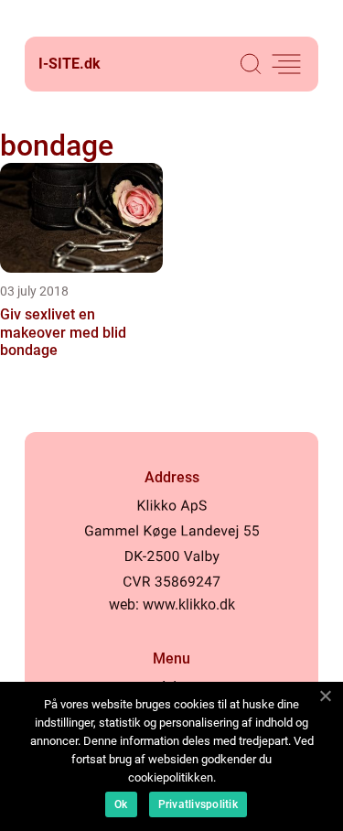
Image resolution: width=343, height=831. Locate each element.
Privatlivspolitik (198, 804)
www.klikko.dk (189, 604)
